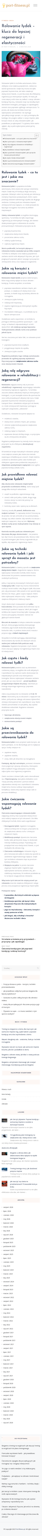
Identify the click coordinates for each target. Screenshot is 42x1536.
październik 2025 (9, 1246)
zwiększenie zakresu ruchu (27, 361)
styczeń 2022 (8, 1329)
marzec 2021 (8, 1368)
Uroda (4, 1099)
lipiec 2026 (7, 1211)
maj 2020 (6, 1407)
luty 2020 (6, 1419)
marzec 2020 (8, 1415)
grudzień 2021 (8, 1333)
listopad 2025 (8, 1242)
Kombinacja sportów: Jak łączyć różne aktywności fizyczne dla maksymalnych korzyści (20, 904)
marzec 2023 (8, 1293)
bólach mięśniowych (20, 633)
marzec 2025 (8, 1274)
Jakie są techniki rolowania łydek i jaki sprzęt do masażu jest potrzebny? (20, 154)
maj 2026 (6, 1219)
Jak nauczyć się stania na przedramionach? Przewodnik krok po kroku (23, 1184)
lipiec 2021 (7, 1352)
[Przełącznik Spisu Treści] (35, 135)
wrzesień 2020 (8, 1391)
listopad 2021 (8, 1336)
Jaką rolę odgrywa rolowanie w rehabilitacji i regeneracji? (18, 146)
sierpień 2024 (8, 1285)
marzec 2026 (8, 1227)
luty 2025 (6, 1278)
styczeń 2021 (8, 1376)
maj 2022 (6, 1313)
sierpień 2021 (8, 1348)
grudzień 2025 (8, 1239)
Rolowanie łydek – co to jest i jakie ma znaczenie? (20, 139)
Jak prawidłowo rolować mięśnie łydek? (17, 150)
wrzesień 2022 (8, 1297)
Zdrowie (5, 1104)
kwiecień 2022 (8, 1317)
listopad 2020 (8, 1383)
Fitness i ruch (8, 21)
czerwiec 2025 (8, 1262)
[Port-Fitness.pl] (16, 5)
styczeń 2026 (8, 1235)
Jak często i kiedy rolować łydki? (14, 158)
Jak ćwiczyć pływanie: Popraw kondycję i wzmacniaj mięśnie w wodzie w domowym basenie (24, 1122)
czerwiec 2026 (8, 1215)
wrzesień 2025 (8, 1250)
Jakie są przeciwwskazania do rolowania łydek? (20, 161)
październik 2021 (9, 1340)
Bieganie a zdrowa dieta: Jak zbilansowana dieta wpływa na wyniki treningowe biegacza (23, 1155)
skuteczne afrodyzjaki (9, 1148)
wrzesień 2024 (8, 1282)
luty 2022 (6, 1325)
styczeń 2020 (8, 1423)
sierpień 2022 (8, 1301)
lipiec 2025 (7, 1258)
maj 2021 (6, 1360)
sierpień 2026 (8, 1207)
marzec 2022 (8, 1321)
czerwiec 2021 (8, 1356)
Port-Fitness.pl (20, 1529)
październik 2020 (9, 1387)
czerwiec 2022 (8, 1309)
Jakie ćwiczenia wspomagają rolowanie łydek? (19, 164)
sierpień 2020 (8, 1395)
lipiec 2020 (7, 1399)
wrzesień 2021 (8, 1344)
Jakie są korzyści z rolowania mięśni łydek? (18, 142)
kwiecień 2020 (8, 1411)
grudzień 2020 (8, 1379)
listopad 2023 (8, 1289)
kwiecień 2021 (8, 1364)
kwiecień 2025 (8, 1270)
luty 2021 (6, 1372)
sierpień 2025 (8, 1254)
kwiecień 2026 (8, 1223)
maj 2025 (6, 1266)
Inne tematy (6, 1094)
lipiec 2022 (7, 1305)
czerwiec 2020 (8, 1403)
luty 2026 (6, 1231)
